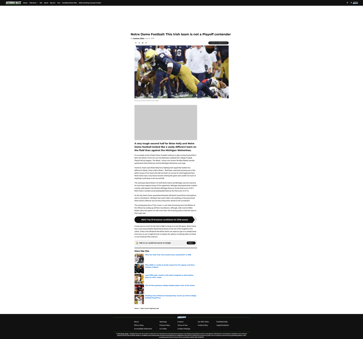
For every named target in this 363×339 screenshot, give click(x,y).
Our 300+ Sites (203, 322)
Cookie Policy (203, 325)
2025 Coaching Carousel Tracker (90, 3)
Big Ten (52, 3)
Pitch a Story (139, 325)
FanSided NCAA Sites (69, 3)
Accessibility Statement (143, 329)
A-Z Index (163, 329)
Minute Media (124, 333)
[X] (347, 2)
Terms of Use (182, 325)
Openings (163, 322)
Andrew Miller (138, 38)
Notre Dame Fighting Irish (150, 308)
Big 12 (46, 3)
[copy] (146, 42)
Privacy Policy (165, 325)
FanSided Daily (222, 322)
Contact (180, 322)
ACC (58, 3)
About (25, 3)
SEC (41, 3)
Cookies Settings (183, 329)
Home (136, 308)
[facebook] (351, 2)
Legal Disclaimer (222, 325)
